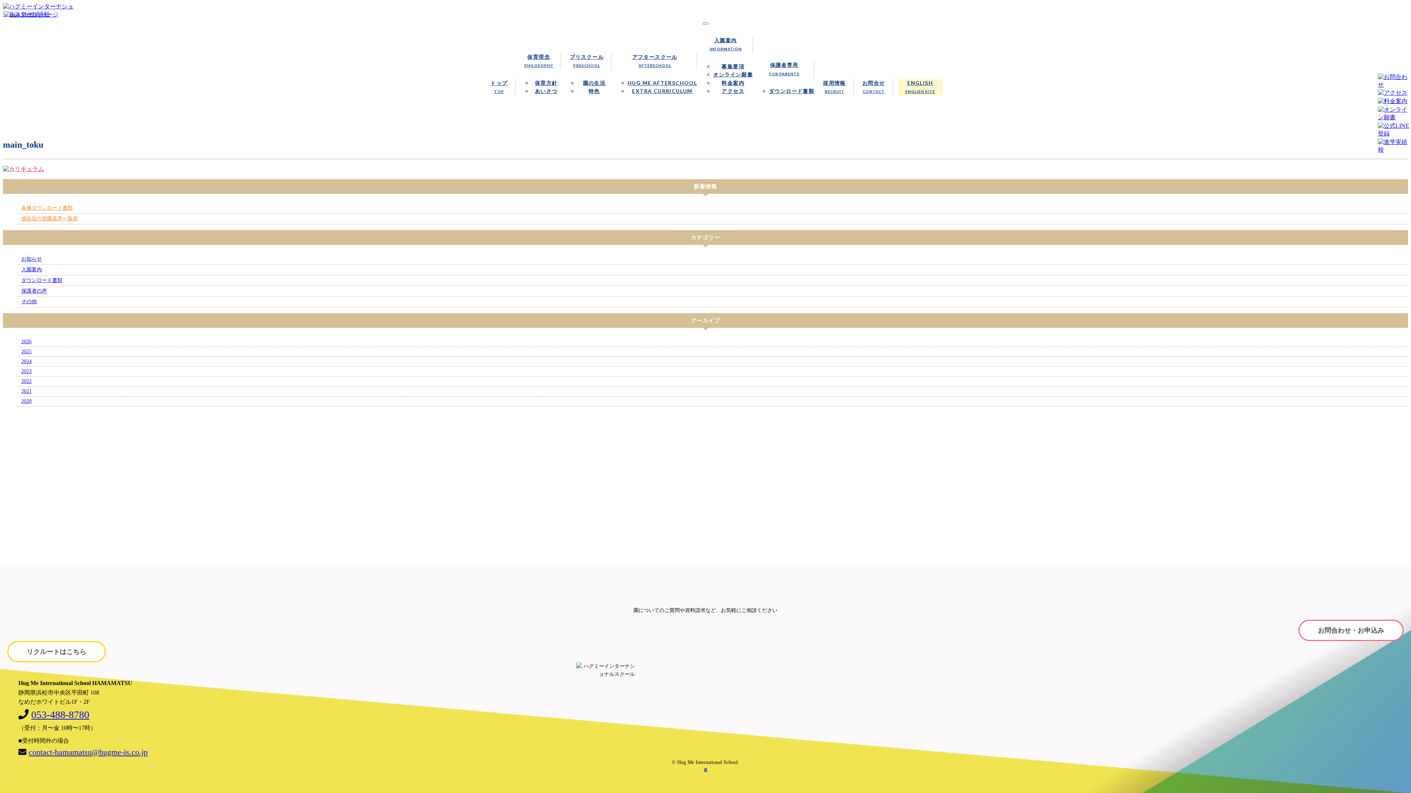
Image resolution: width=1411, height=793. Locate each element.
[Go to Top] (705, 770)
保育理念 (538, 61)
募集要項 (733, 66)
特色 (594, 91)
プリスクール (587, 61)
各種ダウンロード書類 (47, 208)
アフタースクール (655, 61)
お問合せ (873, 87)
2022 (26, 381)
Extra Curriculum (662, 91)
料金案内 (733, 83)
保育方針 (546, 83)
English (920, 87)
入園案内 (726, 44)
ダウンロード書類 (791, 91)
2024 (26, 361)
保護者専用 (784, 69)
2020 (26, 401)
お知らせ (31, 259)
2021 (26, 391)
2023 (26, 371)
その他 (29, 301)
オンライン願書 (733, 74)
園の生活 (594, 83)
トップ (499, 87)
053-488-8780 (60, 714)
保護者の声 (34, 291)
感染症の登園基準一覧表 (49, 218)
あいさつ (546, 91)
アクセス (733, 91)
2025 (26, 351)
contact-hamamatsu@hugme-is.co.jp (88, 752)
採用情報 (834, 87)
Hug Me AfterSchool (662, 83)
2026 (26, 341)
